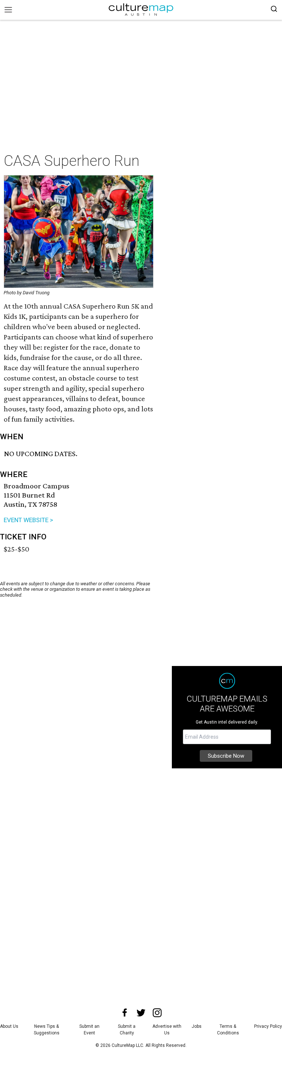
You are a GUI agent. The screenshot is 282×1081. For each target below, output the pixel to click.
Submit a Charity (126, 1029)
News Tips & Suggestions (46, 1029)
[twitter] (141, 1012)
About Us (9, 1026)
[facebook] (124, 1012)
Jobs (197, 1026)
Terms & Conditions (228, 1029)
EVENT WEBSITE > (28, 520)
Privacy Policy (268, 1026)
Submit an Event (89, 1029)
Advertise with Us (166, 1029)
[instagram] (157, 1012)
